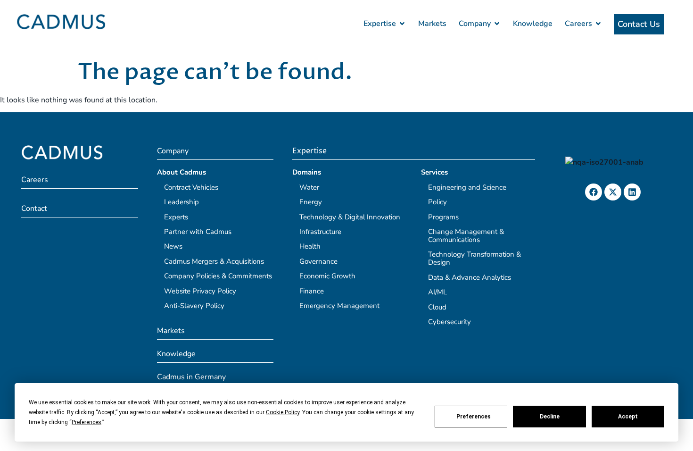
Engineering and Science (467, 187)
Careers (34, 180)
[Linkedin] (632, 192)
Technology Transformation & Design (474, 258)
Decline (550, 416)
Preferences (473, 416)
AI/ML (437, 292)
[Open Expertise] (402, 23)
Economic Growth (327, 276)
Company (173, 151)
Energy (310, 202)
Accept (628, 416)
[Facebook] (593, 192)
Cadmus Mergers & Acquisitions (214, 261)
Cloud (437, 307)
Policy (437, 202)
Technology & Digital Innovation (349, 217)
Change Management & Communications (466, 235)
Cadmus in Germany (191, 377)
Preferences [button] (86, 422)
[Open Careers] (598, 23)
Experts (176, 217)
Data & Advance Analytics (469, 277)
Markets (171, 331)
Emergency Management (339, 305)
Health (310, 246)
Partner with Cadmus (197, 231)
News (173, 246)
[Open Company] (497, 23)
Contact (34, 208)
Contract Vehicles (191, 187)
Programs (443, 217)
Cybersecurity (449, 321)
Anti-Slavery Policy (194, 305)
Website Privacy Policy (200, 291)
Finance (311, 291)
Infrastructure (320, 231)
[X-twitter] (612, 192)
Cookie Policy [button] (282, 412)
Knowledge (176, 354)
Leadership (181, 202)
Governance (318, 261)
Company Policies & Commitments (218, 276)
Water (309, 187)
